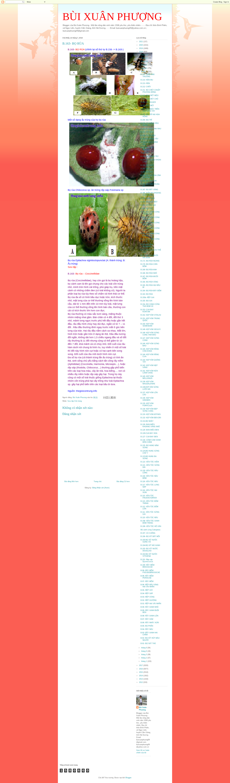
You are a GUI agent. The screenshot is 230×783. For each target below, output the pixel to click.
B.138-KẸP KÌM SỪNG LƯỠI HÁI (150, 388)
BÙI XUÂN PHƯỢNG (112, 16)
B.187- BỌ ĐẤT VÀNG (149, 190)
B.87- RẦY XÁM (147, 619)
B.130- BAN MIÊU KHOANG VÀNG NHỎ (150, 425)
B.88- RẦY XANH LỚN (149, 616)
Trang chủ (97, 481)
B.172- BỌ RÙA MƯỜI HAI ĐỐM (149, 256)
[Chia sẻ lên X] (109, 397)
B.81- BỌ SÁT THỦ (148, 643)
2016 (141, 669)
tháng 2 (144, 658)
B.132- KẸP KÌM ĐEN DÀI (151, 418)
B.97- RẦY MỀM (147, 581)
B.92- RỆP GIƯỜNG (149, 600)
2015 (141, 672)
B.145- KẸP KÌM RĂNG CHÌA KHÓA (150, 350)
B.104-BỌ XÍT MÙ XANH (150, 545)
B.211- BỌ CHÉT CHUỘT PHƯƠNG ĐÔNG (150, 91)
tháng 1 (144, 661)
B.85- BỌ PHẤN (147, 626)
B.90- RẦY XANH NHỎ (149, 607)
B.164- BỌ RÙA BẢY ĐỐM (151, 291)
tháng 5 (144, 651)
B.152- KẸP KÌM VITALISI (151, 315)
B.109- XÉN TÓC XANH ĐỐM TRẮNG (150, 522)
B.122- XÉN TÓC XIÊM (150, 462)
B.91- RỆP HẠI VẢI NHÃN (151, 604)
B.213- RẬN (145, 83)
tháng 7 (144, 71)
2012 (141, 682)
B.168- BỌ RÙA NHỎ (149, 273)
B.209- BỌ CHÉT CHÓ (149, 99)
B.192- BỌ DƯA (147, 169)
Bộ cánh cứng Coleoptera (150, 530)
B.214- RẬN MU (147, 80)
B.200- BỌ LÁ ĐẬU (148, 135)
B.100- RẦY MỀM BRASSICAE (147, 566)
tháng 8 (144, 68)
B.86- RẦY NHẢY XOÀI (150, 623)
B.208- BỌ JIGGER (148, 102)
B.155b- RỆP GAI (147, 297)
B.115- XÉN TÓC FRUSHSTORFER (149, 497)
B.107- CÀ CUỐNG (148, 533)
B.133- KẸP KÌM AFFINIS (151, 414)
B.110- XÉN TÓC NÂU (149, 517)
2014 (141, 676)
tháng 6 (144, 648)
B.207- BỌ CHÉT (147, 106)
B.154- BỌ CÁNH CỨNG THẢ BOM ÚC (150, 305)
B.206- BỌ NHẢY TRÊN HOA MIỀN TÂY (150, 110)
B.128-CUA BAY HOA (149, 433)
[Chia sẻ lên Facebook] (112, 397)
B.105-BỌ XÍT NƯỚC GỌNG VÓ (149, 541)
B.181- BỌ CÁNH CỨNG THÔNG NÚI (150, 213)
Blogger (128, 778)
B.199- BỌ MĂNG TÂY (149, 139)
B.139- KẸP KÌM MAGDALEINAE (148, 383)
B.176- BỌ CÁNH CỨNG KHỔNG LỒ (150, 235)
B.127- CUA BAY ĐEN (149, 437)
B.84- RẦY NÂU (147, 629)
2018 (141, 52)
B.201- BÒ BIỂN (147, 132)
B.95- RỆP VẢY (147, 590)
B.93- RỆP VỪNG (148, 597)
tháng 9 (144, 65)
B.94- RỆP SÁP (147, 593)
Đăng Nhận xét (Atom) (100, 488)
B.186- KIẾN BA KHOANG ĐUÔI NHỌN (151, 194)
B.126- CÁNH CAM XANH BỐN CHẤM (151, 441)
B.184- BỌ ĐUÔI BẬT (149, 202)
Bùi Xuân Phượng (143, 708)
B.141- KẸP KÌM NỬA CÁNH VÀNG (149, 372)
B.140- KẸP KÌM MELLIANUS (147, 377)
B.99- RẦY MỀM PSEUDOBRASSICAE (150, 571)
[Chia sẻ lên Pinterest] (114, 397)
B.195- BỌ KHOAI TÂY (150, 156)
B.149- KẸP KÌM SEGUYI (151, 329)
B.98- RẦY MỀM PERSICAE (147, 577)
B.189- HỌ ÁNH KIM (149, 181)
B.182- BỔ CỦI (146, 208)
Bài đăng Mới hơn (71, 481)
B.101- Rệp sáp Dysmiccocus (147, 561)
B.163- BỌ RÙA (147, 294)
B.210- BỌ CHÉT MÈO (149, 95)
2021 (141, 42)
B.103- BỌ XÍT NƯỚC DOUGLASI (149, 550)
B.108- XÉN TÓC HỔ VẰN (151, 526)
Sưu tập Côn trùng (74, 401)
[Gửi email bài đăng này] (104, 397)
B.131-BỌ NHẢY (147, 421)
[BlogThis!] (107, 397)
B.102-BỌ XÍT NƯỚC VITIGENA (149, 555)
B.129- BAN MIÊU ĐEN (150, 430)
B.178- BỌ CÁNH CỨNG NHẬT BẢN (150, 224)
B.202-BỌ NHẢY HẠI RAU (151, 129)
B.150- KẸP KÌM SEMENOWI (147, 325)
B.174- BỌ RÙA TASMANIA (147, 245)
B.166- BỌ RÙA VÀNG (149, 282)
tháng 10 (144, 61)
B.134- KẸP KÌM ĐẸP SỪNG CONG (149, 410)
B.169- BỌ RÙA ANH (149, 270)
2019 (141, 48)
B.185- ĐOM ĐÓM (148, 198)
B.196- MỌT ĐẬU (147, 153)
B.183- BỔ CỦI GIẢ (148, 205)
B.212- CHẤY (146, 87)
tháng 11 (144, 58)
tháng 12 (144, 55)
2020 (141, 45)
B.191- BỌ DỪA (147, 172)
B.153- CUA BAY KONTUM (147, 311)
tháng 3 (144, 654)
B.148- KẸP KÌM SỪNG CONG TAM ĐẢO (150, 334)
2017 (141, 665)
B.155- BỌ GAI (146, 301)
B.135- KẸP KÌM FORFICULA (147, 404)
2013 (141, 679)
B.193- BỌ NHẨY (147, 165)
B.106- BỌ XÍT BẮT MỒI (150, 536)
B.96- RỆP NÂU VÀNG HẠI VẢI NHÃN (149, 586)
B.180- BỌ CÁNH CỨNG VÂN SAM (150, 218)
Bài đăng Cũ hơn (123, 481)
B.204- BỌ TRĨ (146, 120)
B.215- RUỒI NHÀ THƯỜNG (148, 75)
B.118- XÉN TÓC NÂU (149, 481)
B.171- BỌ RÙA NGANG (150, 261)
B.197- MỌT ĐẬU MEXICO (147, 149)
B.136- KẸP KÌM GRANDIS (147, 399)
